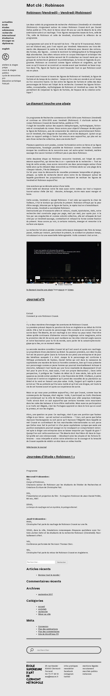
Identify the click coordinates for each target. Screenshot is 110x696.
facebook (68, 671)
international (8, 35)
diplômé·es (7, 43)
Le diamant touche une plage (48, 103)
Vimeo (71, 290)
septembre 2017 (45, 594)
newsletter (69, 669)
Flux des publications (48, 629)
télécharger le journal (36, 447)
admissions (8, 30)
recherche (7, 33)
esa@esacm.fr (51, 677)
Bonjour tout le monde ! (49, 575)
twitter (67, 677)
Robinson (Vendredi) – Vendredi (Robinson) (59, 12)
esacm (61, 290)
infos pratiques (71, 666)
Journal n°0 (35, 299)
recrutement (88, 669)
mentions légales (90, 666)
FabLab (5, 84)
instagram (68, 674)
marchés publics (90, 671)
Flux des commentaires (48, 631)
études (5, 27)
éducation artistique (11, 81)
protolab (42, 609)
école (5, 25)
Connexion (43, 626)
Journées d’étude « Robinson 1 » (50, 456)
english (6, 49)
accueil (41, 606)
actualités (7, 22)
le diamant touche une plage (39, 290)
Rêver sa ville (44, 614)
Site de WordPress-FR (48, 634)
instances (86, 674)
